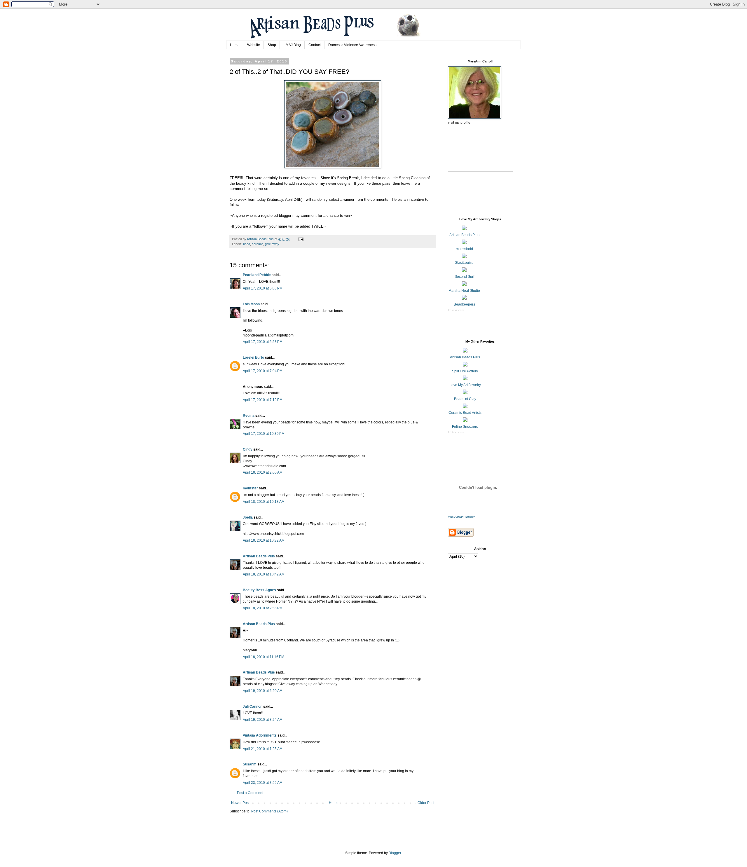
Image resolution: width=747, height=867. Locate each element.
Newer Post (240, 803)
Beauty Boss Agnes (259, 590)
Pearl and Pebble (257, 275)
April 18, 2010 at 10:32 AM (264, 540)
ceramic (257, 244)
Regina (248, 416)
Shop (272, 45)
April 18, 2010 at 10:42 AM (264, 574)
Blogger (395, 853)
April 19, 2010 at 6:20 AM (262, 691)
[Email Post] (300, 239)
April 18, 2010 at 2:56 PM (262, 608)
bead (246, 244)
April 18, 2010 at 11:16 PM (263, 657)
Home (235, 45)
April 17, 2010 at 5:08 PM (262, 288)
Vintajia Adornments (260, 735)
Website (253, 45)
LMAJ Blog (292, 45)
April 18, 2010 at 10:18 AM (264, 502)
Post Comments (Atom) (269, 811)
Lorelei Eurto (253, 357)
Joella (248, 517)
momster (250, 488)
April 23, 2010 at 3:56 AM (262, 783)
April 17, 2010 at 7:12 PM (262, 400)
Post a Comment (250, 793)
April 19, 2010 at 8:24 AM (262, 720)
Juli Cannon (252, 706)
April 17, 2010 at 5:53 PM (262, 342)
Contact (314, 45)
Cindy (247, 449)
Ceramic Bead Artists (464, 413)
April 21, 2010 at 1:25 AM (262, 749)
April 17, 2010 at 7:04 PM (262, 371)
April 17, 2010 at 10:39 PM (264, 434)
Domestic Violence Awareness (352, 45)
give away (272, 244)
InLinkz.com (456, 310)
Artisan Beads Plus (259, 556)
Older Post (426, 803)
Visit (461, 516)
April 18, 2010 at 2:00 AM (262, 472)
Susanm (249, 764)
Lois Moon (251, 304)
